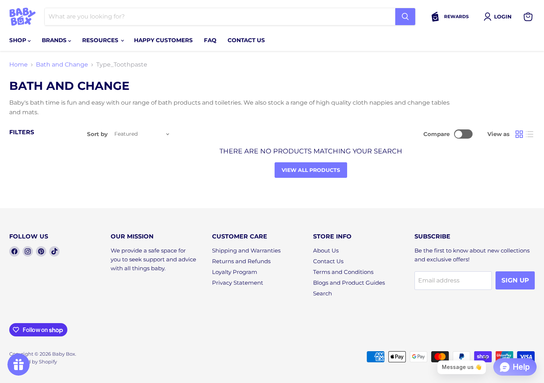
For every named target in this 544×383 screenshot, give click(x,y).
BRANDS (55, 40)
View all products (311, 170)
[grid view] (519, 134)
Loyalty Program (234, 271)
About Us (326, 250)
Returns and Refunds (241, 261)
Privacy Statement (237, 282)
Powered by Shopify (33, 362)
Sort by (97, 134)
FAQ (210, 40)
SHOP (18, 40)
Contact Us (328, 261)
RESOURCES (101, 40)
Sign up (515, 280)
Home (18, 64)
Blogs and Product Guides (349, 282)
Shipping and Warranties (246, 250)
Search (322, 293)
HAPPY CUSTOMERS (163, 40)
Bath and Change (62, 64)
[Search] (405, 16)
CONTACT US (246, 40)
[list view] (529, 134)
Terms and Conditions (343, 271)
